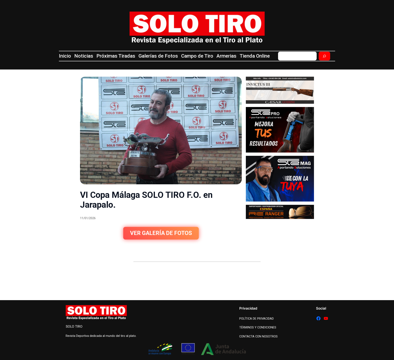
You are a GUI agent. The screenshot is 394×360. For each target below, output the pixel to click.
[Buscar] (324, 56)
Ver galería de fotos (161, 233)
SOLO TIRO (74, 326)
